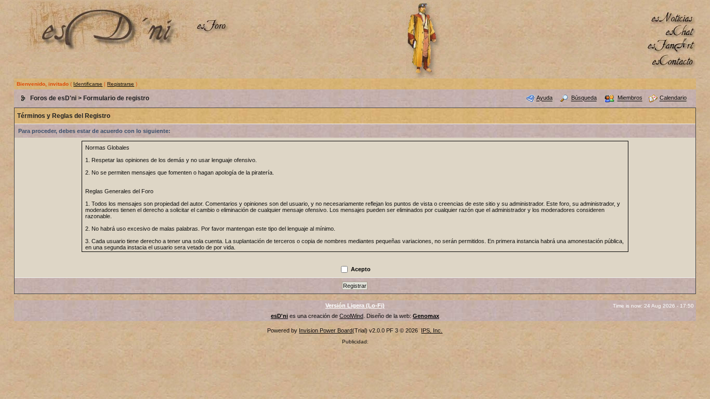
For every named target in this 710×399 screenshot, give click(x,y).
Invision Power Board (325, 330)
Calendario (673, 98)
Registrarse (120, 84)
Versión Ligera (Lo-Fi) (355, 305)
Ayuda (544, 98)
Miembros (629, 98)
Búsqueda (584, 98)
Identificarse (87, 84)
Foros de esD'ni (53, 98)
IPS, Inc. (431, 330)
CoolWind (351, 316)
